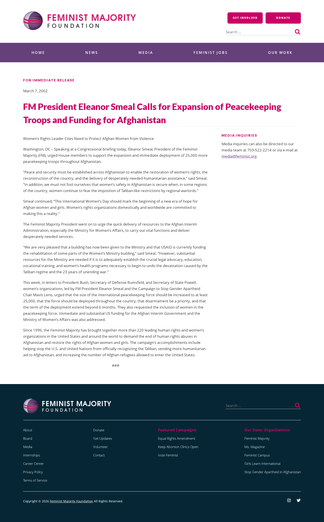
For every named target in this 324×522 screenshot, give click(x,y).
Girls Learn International (262, 463)
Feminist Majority (257, 438)
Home (38, 52)
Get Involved (245, 18)
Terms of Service (35, 480)
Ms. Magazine (254, 447)
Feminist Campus (257, 455)
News (91, 52)
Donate (283, 18)
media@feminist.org (239, 156)
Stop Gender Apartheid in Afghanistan (272, 472)
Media (145, 52)
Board (27, 438)
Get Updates (102, 438)
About (27, 430)
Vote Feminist (168, 455)
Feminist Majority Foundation (71, 501)
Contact (99, 455)
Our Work (280, 52)
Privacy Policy (33, 472)
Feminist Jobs (211, 52)
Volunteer (100, 447)
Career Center (33, 463)
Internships (31, 455)
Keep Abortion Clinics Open (178, 447)
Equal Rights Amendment (176, 438)
